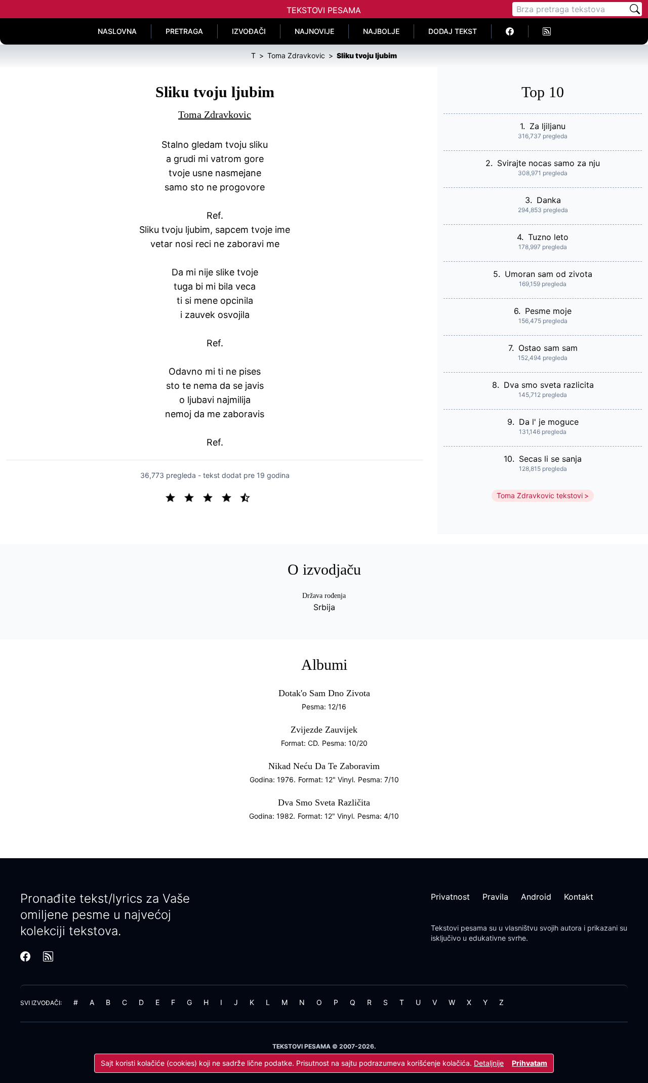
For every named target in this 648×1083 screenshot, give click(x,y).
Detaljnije (489, 1063)
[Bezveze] (193, 497)
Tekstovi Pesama (324, 10)
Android (536, 897)
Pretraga (184, 31)
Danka (549, 200)
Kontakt (578, 897)
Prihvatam (529, 1063)
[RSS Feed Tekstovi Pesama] (547, 31)
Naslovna (117, 31)
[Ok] (211, 497)
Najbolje (381, 31)
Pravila (495, 897)
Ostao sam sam (548, 348)
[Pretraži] (635, 9)
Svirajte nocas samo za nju (548, 163)
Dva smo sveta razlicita (549, 385)
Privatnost (450, 897)
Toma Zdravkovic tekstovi (540, 495)
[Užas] (174, 497)
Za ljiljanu (547, 126)
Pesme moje (548, 311)
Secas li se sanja (550, 459)
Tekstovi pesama (459, 928)
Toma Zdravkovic (214, 114)
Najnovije (314, 31)
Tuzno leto (548, 237)
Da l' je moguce (549, 422)
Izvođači (249, 31)
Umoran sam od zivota (548, 274)
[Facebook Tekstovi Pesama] (510, 31)
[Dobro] (230, 497)
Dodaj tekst (452, 31)
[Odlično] (248, 497)
